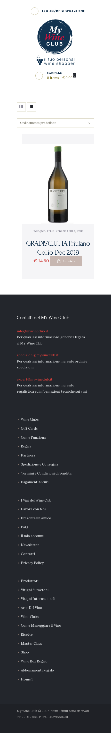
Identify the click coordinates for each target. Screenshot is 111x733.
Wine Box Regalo (34, 661)
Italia (80, 231)
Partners (28, 455)
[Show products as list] (31, 106)
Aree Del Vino (31, 608)
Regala (26, 446)
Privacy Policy (32, 563)
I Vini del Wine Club (36, 500)
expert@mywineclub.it (34, 379)
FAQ (24, 527)
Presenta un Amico (36, 518)
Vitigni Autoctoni (35, 590)
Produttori (29, 581)
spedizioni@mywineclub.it (38, 355)
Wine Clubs (30, 419)
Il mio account (32, 536)
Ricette (27, 634)
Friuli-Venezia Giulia (61, 231)
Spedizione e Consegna (39, 464)
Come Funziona (33, 437)
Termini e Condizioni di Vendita (46, 473)
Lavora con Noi (33, 509)
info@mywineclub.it (32, 331)
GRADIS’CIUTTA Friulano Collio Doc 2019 (58, 247)
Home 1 (27, 679)
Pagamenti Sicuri (35, 482)
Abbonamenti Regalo (37, 670)
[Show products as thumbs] (21, 106)
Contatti (28, 554)
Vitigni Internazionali (38, 599)
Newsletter (30, 545)
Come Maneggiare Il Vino (41, 625)
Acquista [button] (69, 261)
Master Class (31, 643)
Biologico (39, 231)
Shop (25, 652)
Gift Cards (29, 428)
